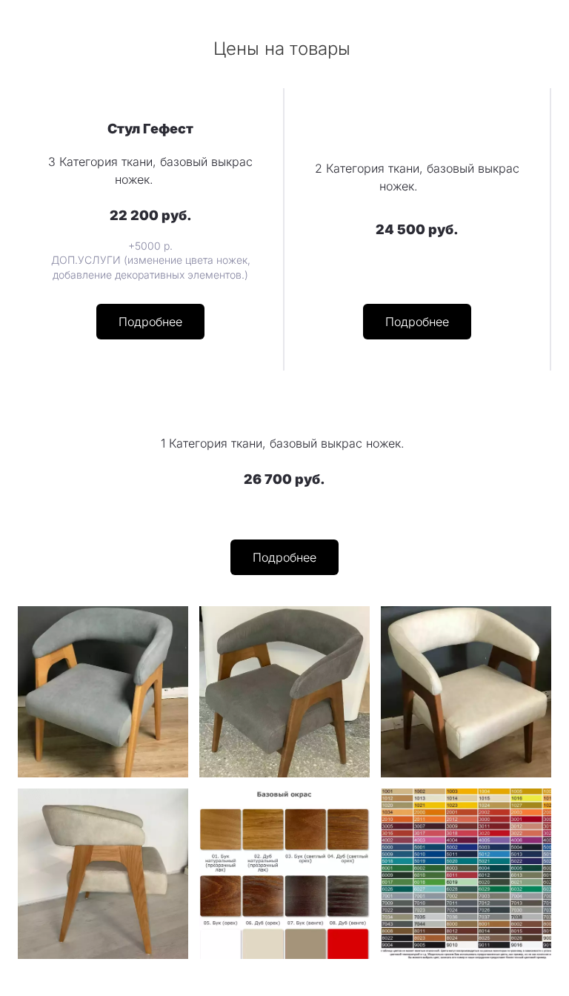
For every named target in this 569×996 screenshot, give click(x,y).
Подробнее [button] (150, 321)
